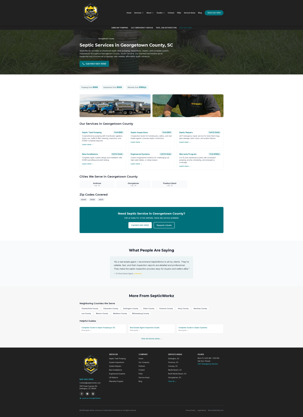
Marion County (102, 313)
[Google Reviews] (93, 394)
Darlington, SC (173, 358)
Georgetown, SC (174, 377)
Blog (200, 13)
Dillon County (148, 308)
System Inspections (116, 362)
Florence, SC (173, 362)
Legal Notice (201, 410)
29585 (92, 200)
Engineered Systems (117, 374)
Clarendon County (110, 308)
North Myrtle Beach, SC (177, 374)
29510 (101, 200)
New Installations (115, 370)
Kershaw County (200, 308)
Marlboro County (120, 313)
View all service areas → (151, 339)
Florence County (166, 308)
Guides (160, 13)
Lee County (86, 313)
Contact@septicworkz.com (90, 383)
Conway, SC (173, 366)
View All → (172, 381)
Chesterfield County (90, 308)
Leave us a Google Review (91, 398)
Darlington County (130, 308)
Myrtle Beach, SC (175, 370)
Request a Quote (164, 225)
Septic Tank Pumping (117, 358)
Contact (171, 13)
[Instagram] (87, 394)
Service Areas (189, 13)
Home (129, 13)
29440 (83, 200)
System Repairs (115, 366)
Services (137, 13)
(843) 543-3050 (214, 13)
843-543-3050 (185, 28)
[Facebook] (82, 394)
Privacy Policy (190, 410)
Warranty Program (116, 381)
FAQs (179, 13)
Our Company (144, 362)
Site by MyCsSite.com (215, 410)
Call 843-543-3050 (96, 63)
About (149, 13)
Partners (142, 366)
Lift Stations (113, 377)
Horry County (183, 308)
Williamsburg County (140, 313)
